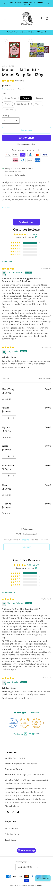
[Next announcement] (48, 3)
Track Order (10, 840)
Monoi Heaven (22, 885)
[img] (8, 268)
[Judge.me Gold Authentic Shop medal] (26, 723)
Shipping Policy (12, 834)
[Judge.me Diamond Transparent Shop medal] (15, 723)
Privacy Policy (11, 828)
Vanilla (26, 98)
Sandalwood (23, 104)
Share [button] (7, 207)
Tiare (39, 104)
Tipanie (41, 98)
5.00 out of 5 (33, 234)
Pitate (7, 104)
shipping (25, 540)
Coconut (10, 110)
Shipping (5, 89)
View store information (15, 175)
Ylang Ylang (12, 98)
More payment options (26, 144)
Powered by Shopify (35, 885)
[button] (5, 18)
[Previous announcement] (4, 3)
